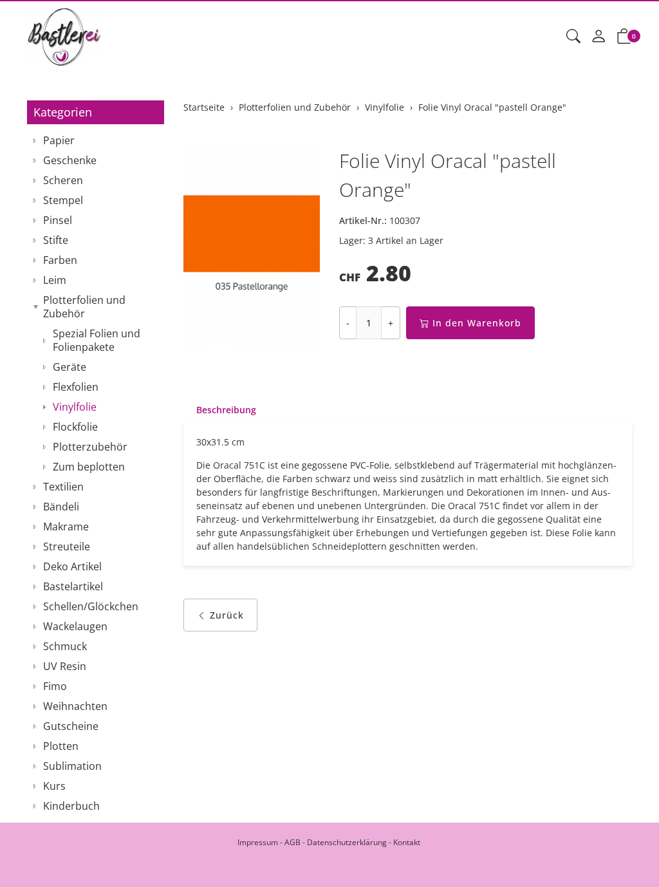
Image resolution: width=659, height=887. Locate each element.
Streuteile (66, 546)
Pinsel (57, 220)
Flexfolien (75, 387)
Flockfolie (75, 427)
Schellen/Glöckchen (90, 606)
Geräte (69, 367)
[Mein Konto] (598, 37)
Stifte (55, 240)
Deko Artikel (72, 566)
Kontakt (406, 842)
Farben (60, 260)
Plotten (61, 746)
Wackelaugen (75, 626)
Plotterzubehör (90, 447)
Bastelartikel (73, 586)
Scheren (63, 180)
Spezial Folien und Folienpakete (96, 340)
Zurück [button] (227, 615)
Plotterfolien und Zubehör (84, 307)
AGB (292, 842)
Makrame (66, 526)
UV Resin (64, 666)
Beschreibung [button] (226, 410)
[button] (573, 36)
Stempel (63, 200)
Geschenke (70, 160)
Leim (54, 280)
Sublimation (72, 766)
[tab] (219, 410)
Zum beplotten (89, 467)
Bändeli (61, 507)
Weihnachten (75, 706)
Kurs (54, 786)
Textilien (63, 487)
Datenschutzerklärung (347, 842)
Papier (59, 140)
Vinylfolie (75, 407)
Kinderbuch (71, 806)
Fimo (55, 686)
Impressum (257, 842)
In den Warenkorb (476, 323)
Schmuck (65, 646)
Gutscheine (70, 726)
